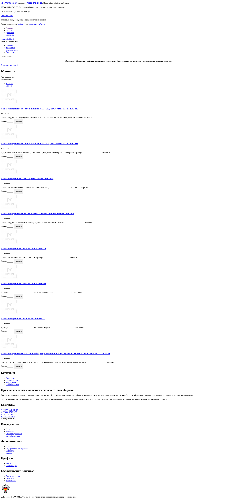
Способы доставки (14, 434)
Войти (8, 463)
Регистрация (11, 466)
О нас (8, 429)
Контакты (10, 35)
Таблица (9, 84)
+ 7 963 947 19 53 (8, 414)
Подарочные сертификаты (17, 448)
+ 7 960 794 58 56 (8, 416)
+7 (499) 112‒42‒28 (9, 3)
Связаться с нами (13, 476)
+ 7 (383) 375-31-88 (9, 412)
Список (9, 86)
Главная (9, 28)
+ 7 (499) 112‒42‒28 (9, 410)
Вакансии (10, 431)
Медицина (10, 48)
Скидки (9, 453)
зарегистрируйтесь (37, 24)
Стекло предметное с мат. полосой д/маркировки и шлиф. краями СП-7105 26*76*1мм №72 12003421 (55, 353)
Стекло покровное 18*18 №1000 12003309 (23, 283)
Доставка (10, 33)
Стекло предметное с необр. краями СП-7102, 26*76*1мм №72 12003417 (39, 108)
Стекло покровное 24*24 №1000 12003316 (23, 248)
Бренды (9, 446)
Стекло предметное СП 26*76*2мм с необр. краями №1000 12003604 (37, 213)
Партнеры (10, 451)
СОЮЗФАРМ (7, 16)
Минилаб (14, 65)
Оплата (9, 30)
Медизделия (11, 382)
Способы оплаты (13, 436)
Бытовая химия (12, 385)
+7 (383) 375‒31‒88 (34, 3)
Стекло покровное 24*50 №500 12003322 (23, 318)
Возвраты (10, 478)
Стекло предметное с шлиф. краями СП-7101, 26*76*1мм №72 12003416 (39, 143)
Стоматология (12, 50)
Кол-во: (4, 121)
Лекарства (10, 52)
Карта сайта (11, 481)
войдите (21, 24)
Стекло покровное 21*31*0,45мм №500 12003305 (27, 178)
